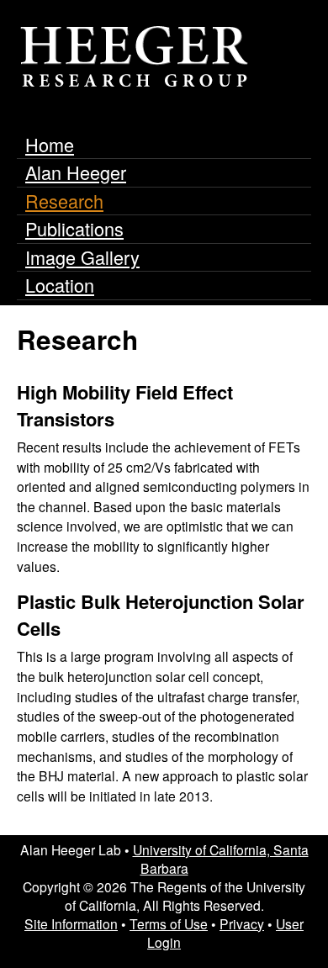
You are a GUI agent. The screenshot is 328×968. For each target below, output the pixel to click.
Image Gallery (82, 257)
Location (59, 285)
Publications (74, 228)
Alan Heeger (75, 172)
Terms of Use (169, 923)
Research (64, 201)
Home (49, 144)
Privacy (242, 923)
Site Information (71, 923)
